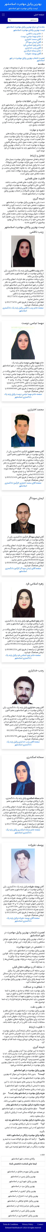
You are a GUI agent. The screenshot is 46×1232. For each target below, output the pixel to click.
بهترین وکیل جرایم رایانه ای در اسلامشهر (23, 1206)
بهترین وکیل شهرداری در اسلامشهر (23, 1181)
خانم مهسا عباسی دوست (31, 36)
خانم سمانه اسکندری (32, 51)
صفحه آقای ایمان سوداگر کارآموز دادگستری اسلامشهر (23, 569)
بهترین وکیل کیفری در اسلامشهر (23, 1191)
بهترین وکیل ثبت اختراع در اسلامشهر (23, 1196)
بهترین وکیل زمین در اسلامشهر (23, 1176)
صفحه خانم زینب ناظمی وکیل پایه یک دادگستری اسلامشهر (23, 309)
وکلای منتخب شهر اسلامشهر (23, 1159)
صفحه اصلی (39, 15)
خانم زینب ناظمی (33, 34)
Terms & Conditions (10, 1224)
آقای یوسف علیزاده (33, 54)
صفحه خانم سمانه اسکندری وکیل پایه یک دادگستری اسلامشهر (23, 831)
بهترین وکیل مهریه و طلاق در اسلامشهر (23, 1172)
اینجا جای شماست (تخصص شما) (23, 1164)
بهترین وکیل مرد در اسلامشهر (23, 1186)
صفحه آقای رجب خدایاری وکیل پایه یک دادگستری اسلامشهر (23, 743)
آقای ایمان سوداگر (33, 42)
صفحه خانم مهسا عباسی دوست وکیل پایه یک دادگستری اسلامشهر (23, 395)
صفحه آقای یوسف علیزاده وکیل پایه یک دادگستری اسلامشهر (23, 919)
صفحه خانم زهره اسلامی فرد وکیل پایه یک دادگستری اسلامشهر (23, 656)
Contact (40, 1224)
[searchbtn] (10, 20)
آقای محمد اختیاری (33, 39)
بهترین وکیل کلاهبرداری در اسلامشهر (23, 1216)
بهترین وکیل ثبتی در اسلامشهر (23, 1211)
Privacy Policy (27, 1224)
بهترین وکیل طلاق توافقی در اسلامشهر (23, 1201)
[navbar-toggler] (3, 14)
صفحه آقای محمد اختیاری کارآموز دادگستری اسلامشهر (23, 484)
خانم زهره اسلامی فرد (32, 45)
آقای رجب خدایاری (33, 48)
